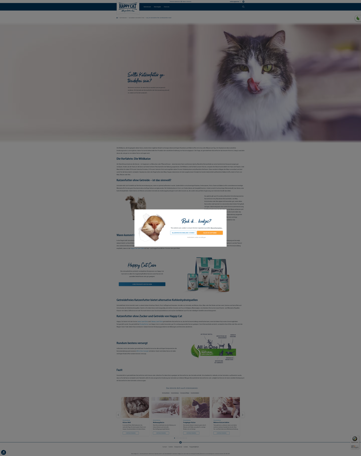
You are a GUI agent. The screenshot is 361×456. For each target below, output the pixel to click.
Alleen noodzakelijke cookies (183, 233)
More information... (216, 228)
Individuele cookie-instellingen (196, 237)
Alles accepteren (209, 233)
